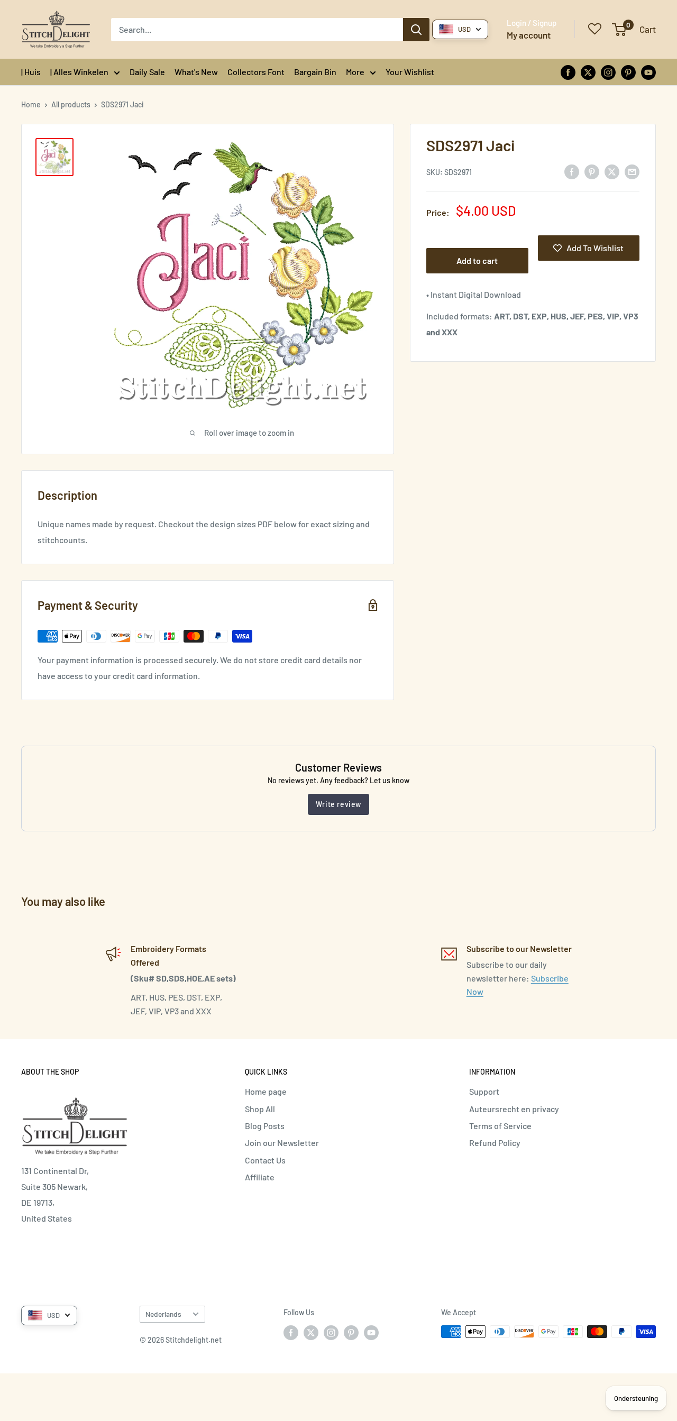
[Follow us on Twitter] (588, 71)
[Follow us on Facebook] (568, 71)
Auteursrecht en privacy (514, 1109)
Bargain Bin (315, 72)
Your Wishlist (410, 72)
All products (70, 104)
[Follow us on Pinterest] (628, 71)
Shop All (260, 1109)
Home (31, 104)
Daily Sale (147, 72)
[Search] (416, 29)
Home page (266, 1091)
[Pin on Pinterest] (591, 171)
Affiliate (260, 1177)
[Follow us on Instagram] (608, 71)
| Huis (31, 72)
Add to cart (477, 260)
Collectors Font (256, 72)
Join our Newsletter (282, 1143)
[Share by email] (632, 171)
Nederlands (163, 1313)
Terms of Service (500, 1126)
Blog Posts (265, 1126)
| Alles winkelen (79, 72)
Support (484, 1091)
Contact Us (265, 1160)
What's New (196, 72)
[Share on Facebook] (571, 171)
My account (529, 35)
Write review (338, 804)
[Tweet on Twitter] (612, 171)
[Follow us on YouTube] (648, 71)
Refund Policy (494, 1143)
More (355, 72)
